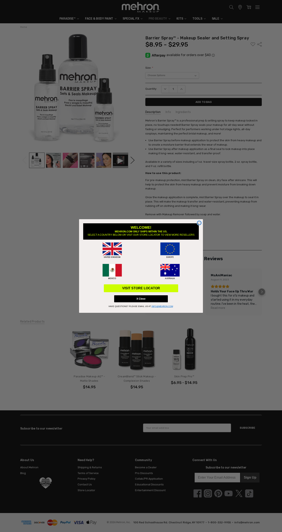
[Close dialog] (199, 223)
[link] (112, 250)
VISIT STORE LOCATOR (141, 288)
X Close (141, 298)
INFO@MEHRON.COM (162, 306)
